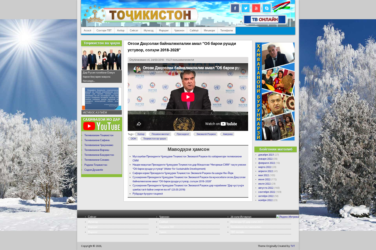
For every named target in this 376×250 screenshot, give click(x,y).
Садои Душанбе (93, 169)
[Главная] (141, 22)
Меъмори (209, 30)
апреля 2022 (265, 171)
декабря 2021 (266, 154)
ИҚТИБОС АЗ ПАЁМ (95, 112)
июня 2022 (264, 179)
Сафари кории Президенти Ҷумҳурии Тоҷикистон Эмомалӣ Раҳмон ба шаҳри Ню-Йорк (183, 173)
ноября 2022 (265, 200)
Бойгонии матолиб (275, 149)
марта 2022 (264, 167)
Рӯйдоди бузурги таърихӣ (148, 193)
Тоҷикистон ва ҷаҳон (154, 138)
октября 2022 (266, 196)
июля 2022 (264, 183)
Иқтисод (149, 30)
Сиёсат (134, 30)
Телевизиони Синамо (96, 159)
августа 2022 (265, 187)
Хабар (141, 134)
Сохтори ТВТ (104, 30)
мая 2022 (263, 175)
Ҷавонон (179, 30)
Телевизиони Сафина (96, 140)
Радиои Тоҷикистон (95, 164)
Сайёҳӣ (194, 30)
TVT (292, 246)
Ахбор (120, 30)
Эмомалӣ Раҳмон (206, 134)
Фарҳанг (164, 30)
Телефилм (226, 30)
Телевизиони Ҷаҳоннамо (98, 145)
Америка (228, 134)
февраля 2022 (266, 162)
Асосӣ (87, 30)
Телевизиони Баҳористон (99, 154)
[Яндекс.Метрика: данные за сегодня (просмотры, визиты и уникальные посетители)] (287, 217)
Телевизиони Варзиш (96, 150)
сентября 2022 (266, 191)
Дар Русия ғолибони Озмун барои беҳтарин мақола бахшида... (99, 76)
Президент (183, 134)
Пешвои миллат (161, 134)
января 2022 (265, 158)
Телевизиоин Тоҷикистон (98, 135)
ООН (133, 138)
